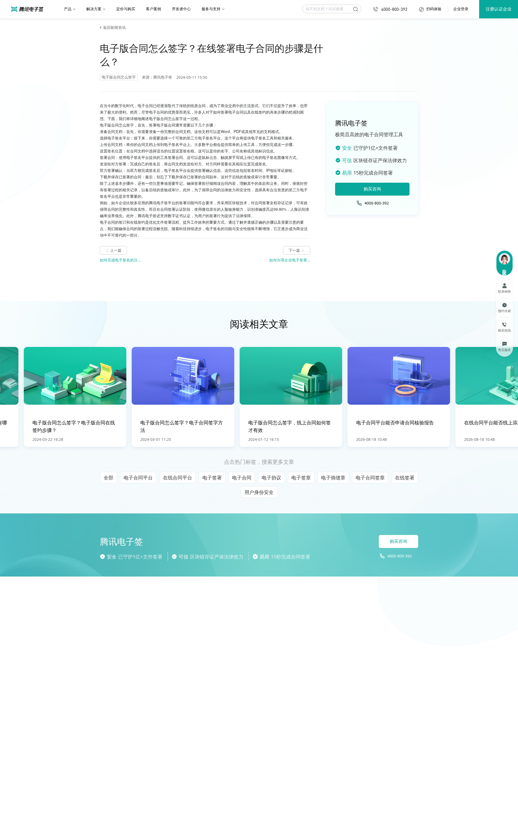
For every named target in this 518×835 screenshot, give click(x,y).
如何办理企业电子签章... (289, 260)
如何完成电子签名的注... (120, 260)
